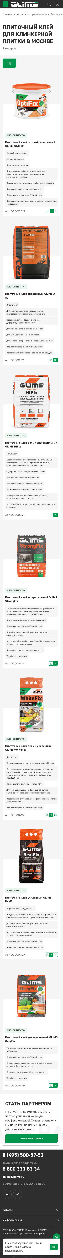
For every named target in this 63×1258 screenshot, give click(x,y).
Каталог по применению (31, 14)
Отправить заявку (31, 1138)
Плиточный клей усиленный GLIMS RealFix (28, 899)
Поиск (49, 4)
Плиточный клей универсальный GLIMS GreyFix (31, 1039)
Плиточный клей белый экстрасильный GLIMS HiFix (31, 444)
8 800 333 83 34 (21, 1169)
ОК (54, 1247)
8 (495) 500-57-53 (23, 1155)
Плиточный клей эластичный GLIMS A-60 (30, 295)
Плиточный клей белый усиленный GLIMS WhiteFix (28, 748)
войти (57, 4)
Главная (8, 14)
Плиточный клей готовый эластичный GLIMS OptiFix (30, 144)
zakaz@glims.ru (13, 1177)
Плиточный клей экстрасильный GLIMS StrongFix (31, 599)
